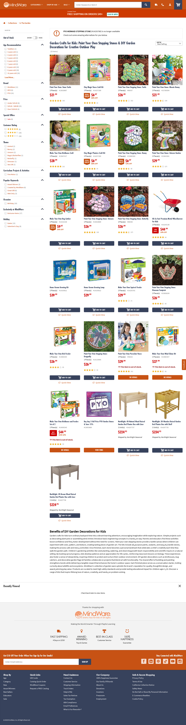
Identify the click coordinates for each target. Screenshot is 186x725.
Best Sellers (7, 692)
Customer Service (70, 681)
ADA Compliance (70, 702)
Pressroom (100, 695)
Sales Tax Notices (70, 695)
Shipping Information (72, 685)
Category (7, 681)
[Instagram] (180, 661)
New (5, 685)
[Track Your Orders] (156, 4)
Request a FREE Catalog (39, 688)
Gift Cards (34, 678)
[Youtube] (172, 661)
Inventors (100, 692)
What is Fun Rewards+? (72, 709)
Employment (101, 699)
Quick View (66, 114)
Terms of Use (137, 681)
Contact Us (68, 678)
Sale (5, 699)
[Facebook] (143, 661)
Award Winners (9, 688)
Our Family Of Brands (104, 681)
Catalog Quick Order (38, 681)
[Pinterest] (158, 661)
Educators (7, 695)
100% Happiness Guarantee (107, 678)
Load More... (9, 77)
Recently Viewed (11, 586)
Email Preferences (71, 706)
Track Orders (68, 688)
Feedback (184, 364)
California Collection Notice (143, 685)
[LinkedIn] (151, 661)
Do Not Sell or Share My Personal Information (150, 692)
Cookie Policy (137, 699)
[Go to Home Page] (4, 23)
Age (4, 678)
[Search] (146, 5)
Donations (100, 688)
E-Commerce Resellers (141, 695)
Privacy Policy (138, 678)
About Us (99, 685)
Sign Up (85, 661)
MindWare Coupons (37, 685)
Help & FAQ (68, 692)
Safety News (137, 688)
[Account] (170, 4)
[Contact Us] (162, 4)
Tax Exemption (69, 699)
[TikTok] (165, 661)
